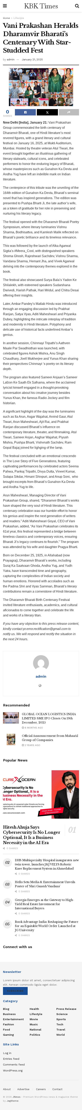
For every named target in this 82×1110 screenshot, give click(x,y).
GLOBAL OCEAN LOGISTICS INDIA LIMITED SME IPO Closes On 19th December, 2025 (49, 718)
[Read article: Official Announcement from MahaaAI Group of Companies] (11, 739)
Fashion (8, 1024)
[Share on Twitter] (47, 112)
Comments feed (14, 1064)
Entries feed (11, 1058)
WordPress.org (12, 1070)
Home (6, 18)
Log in (7, 1053)
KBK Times (41, 6)
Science (62, 1014)
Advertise (23, 1089)
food (6, 1029)
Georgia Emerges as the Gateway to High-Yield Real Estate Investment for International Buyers (44, 904)
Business (9, 1014)
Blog (6, 1008)
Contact (57, 1089)
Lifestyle (19, 18)
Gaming (8, 1034)
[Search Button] (77, 6)
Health (34, 1008)
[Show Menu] (5, 6)
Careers (41, 1089)
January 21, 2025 (32, 59)
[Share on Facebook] (25, 112)
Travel (60, 1029)
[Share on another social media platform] (69, 112)
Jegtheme (13, 1100)
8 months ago (33, 727)
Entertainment (13, 1019)
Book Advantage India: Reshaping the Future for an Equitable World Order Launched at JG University (46, 926)
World (60, 1034)
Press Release (66, 1008)
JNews (16, 1096)
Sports (61, 1019)
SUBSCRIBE (15, 990)
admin (11, 59)
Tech (59, 1024)
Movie (34, 1019)
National (35, 1029)
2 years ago (32, 745)
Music (34, 1024)
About (7, 1089)
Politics (35, 1034)
